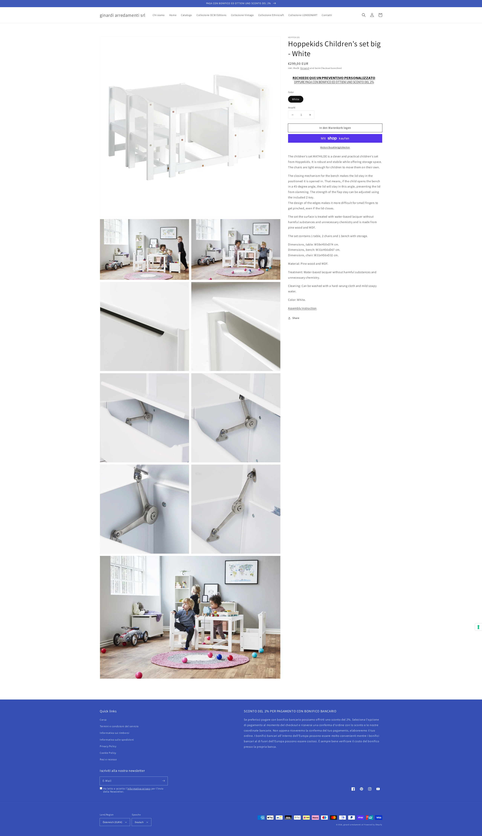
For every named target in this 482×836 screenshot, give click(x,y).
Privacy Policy (108, 746)
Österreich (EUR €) (112, 822)
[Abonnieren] (163, 781)
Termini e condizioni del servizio (119, 726)
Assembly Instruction (302, 308)
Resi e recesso (108, 759)
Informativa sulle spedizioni (117, 739)
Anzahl (291, 107)
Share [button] (295, 318)
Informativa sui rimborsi (114, 733)
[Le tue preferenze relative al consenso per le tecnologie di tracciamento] (478, 627)
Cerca (103, 719)
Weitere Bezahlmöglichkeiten (335, 147)
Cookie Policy (108, 752)
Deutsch (139, 822)
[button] (364, 15)
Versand (304, 68)
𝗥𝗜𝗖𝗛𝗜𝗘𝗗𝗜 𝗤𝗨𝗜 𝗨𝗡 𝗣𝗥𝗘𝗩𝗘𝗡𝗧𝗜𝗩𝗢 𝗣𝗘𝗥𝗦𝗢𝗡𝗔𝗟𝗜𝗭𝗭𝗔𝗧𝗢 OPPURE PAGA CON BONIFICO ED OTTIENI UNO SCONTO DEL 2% (334, 80)
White (295, 99)
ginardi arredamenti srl (353, 824)
